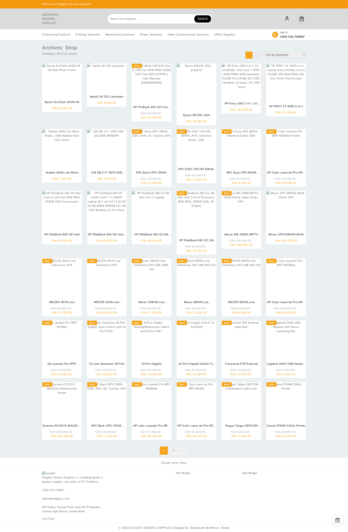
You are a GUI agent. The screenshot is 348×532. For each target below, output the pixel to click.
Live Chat (48, 518)
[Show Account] (287, 19)
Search (203, 18)
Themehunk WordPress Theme (210, 527)
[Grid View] (249, 55)
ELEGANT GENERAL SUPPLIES (150, 527)
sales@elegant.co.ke (55, 498)
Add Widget (183, 473)
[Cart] (301, 19)
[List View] (258, 55)
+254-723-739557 (292, 36)
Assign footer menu (174, 462)
